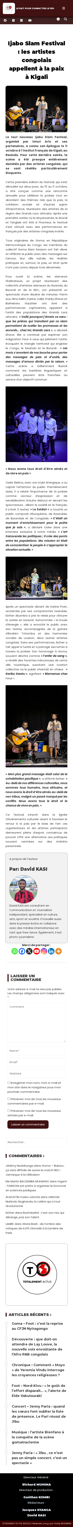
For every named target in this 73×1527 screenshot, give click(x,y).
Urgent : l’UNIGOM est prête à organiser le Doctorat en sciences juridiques (36, 1185)
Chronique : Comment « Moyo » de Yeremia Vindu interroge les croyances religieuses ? (38, 1370)
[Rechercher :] (36, 1142)
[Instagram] (44, 951)
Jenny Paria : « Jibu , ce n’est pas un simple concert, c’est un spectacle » (39, 1458)
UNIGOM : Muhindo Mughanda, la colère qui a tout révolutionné (33, 1201)
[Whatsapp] (14, 951)
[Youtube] (36, 951)
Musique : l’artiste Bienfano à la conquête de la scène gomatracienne (38, 1437)
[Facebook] (22, 951)
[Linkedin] (51, 951)
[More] (58, 951)
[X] (29, 951)
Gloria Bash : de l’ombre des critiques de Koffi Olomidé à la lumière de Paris (34, 1228)
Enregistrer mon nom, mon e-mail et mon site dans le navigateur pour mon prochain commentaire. (34, 1087)
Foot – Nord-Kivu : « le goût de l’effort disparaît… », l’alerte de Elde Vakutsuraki (39, 1391)
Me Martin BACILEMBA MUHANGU (27, 1181)
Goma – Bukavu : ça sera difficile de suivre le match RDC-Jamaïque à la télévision (35, 1170)
